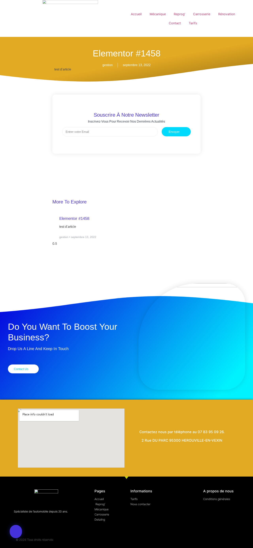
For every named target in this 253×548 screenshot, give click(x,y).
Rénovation (226, 14)
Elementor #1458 (74, 218)
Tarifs (193, 23)
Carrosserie (201, 14)
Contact (175, 23)
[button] (16, 531)
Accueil (136, 14)
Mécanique (158, 14)
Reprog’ (179, 14)
